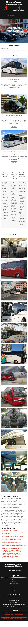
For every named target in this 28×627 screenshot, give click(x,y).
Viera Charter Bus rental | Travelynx (10, 557)
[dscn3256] (13, 397)
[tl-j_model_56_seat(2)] (13, 461)
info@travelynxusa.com (19, 10)
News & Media (14, 602)
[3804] (13, 269)
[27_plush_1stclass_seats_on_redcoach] (13, 248)
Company (14, 588)
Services (14, 581)
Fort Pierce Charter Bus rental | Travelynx (11, 538)
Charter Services (13, 79)
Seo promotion (19, 614)
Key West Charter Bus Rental (8, 541)
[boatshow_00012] (13, 312)
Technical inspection (20, 618)
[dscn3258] (13, 418)
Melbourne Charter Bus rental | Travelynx (11, 542)
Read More (14, 90)
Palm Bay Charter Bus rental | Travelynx (10, 550)
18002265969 (6, 10)
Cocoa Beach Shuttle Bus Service (9, 530)
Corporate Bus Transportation (14, 152)
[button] (2, 31)
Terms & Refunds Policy (14, 600)
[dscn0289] (13, 375)
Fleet (14, 586)
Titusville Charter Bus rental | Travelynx (10, 556)
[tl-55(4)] (13, 439)
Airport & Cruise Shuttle (14, 115)
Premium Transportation (14, 31)
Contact (14, 590)
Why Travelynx (14, 583)
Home (13, 579)
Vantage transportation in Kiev (19, 617)
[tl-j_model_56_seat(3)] (13, 482)
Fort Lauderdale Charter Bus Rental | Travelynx (12, 536)
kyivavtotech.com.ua (8, 618)
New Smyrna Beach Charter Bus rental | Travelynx (13, 544)
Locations (14, 598)
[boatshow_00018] (13, 333)
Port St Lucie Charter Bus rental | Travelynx (11, 551)
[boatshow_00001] (13, 290)
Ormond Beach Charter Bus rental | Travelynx (12, 548)
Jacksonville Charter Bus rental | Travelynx (11, 539)
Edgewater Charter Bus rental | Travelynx (11, 535)
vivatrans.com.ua (5, 617)
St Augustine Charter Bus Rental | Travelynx (11, 554)
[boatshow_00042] (13, 354)
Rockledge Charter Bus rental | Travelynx (11, 553)
